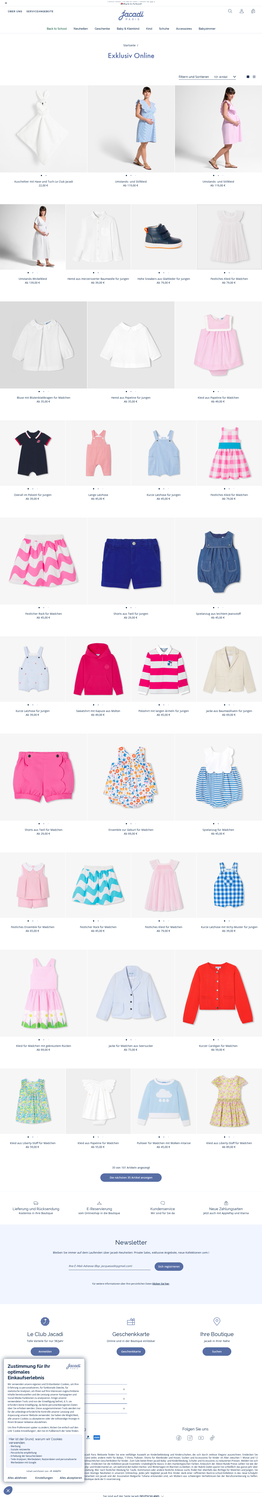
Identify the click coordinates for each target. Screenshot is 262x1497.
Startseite (129, 45)
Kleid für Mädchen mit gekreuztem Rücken (43, 1046)
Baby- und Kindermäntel (96, 1466)
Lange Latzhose (98, 495)
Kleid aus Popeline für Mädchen (218, 397)
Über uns (15, 11)
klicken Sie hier (160, 1283)
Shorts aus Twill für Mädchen (44, 830)
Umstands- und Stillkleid (131, 181)
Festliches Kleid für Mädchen (163, 927)
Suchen (217, 1351)
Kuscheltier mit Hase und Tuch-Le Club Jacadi (43, 181)
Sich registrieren (169, 1266)
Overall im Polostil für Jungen (33, 495)
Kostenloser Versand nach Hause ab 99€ (131, 3)
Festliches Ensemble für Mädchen (32, 927)
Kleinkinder (162, 1457)
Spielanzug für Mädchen (218, 830)
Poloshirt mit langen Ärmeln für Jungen (163, 711)
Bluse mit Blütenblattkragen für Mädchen (43, 397)
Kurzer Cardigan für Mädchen (218, 1046)
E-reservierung (112, 1479)
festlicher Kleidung (116, 1470)
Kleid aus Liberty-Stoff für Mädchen (33, 1143)
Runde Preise (230, 1463)
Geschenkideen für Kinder (114, 1460)
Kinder (216, 1457)
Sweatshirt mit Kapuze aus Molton (98, 711)
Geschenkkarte (131, 1351)
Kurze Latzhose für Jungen (164, 495)
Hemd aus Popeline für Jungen (131, 397)
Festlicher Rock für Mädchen (43, 613)
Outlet (209, 1466)
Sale (137, 1460)
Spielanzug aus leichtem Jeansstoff (218, 613)
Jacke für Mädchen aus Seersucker (131, 1046)
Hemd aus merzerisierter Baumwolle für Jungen (98, 279)
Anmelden (45, 1351)
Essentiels (134, 1463)
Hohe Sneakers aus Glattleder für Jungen (164, 279)
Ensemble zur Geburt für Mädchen (131, 830)
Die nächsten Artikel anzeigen (131, 1177)
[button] (56, 28)
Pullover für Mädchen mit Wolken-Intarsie (164, 1143)
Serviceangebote (40, 11)
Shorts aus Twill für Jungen (131, 613)
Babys (120, 1457)
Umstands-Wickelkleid (33, 279)
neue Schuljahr (250, 1473)
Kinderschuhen (183, 1454)
